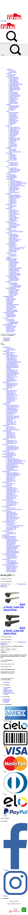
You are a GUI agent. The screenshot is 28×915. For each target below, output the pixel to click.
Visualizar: (3, 581)
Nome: (2, 647)
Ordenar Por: (4, 584)
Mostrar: (3, 586)
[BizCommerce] (14, 911)
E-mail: (2, 650)
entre (8, 334)
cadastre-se (13, 334)
